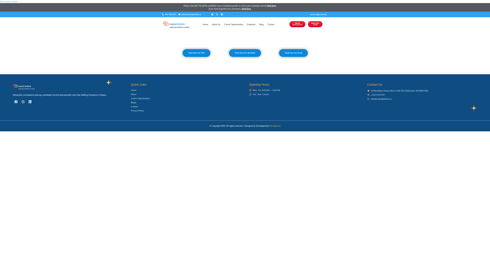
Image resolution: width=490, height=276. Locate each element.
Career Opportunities (318, 14)
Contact (270, 24)
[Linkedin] (222, 14)
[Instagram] (217, 14)
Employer (251, 24)
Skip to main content (9, 1)
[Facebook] (212, 14)
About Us (216, 24)
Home (205, 24)
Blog (261, 24)
